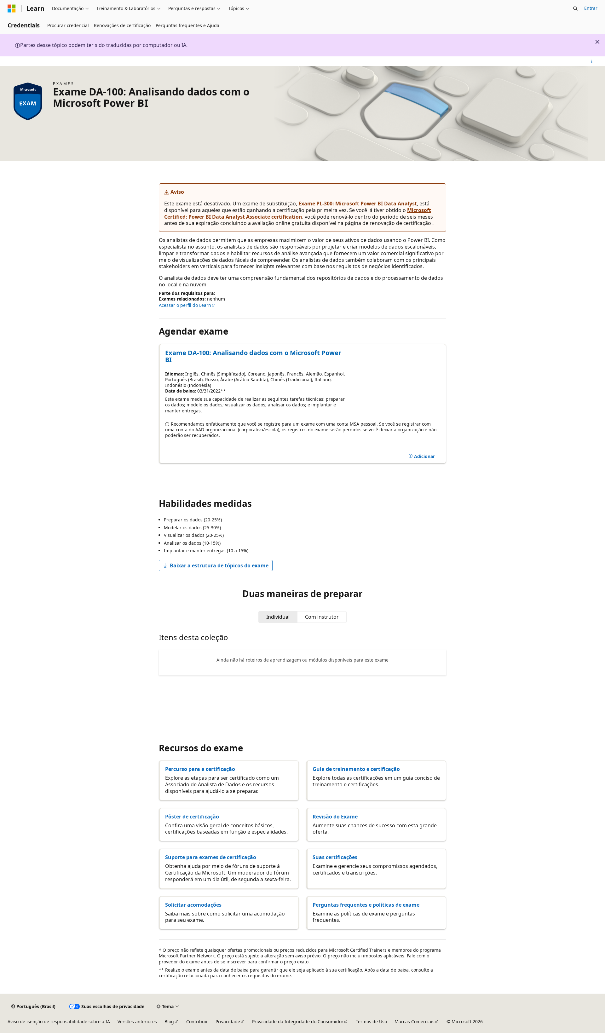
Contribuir (197, 1021)
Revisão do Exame (335, 816)
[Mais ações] (591, 61)
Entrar (590, 8)
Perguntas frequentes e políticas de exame (366, 905)
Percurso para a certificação (200, 769)
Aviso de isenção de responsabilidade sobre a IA (59, 1021)
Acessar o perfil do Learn (185, 305)
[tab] (277, 617)
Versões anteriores (137, 1021)
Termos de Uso (371, 1021)
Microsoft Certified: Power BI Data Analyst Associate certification (297, 213)
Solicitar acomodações (193, 905)
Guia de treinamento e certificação (356, 769)
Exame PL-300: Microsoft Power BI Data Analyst (357, 203)
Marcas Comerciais (415, 1021)
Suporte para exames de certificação (210, 857)
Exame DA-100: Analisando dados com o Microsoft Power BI (253, 356)
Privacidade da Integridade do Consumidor (297, 1021)
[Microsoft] (12, 8)
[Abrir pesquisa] (575, 8)
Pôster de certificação (192, 816)
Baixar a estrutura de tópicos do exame (219, 565)
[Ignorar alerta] (597, 42)
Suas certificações (335, 857)
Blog (169, 1021)
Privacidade (228, 1021)
